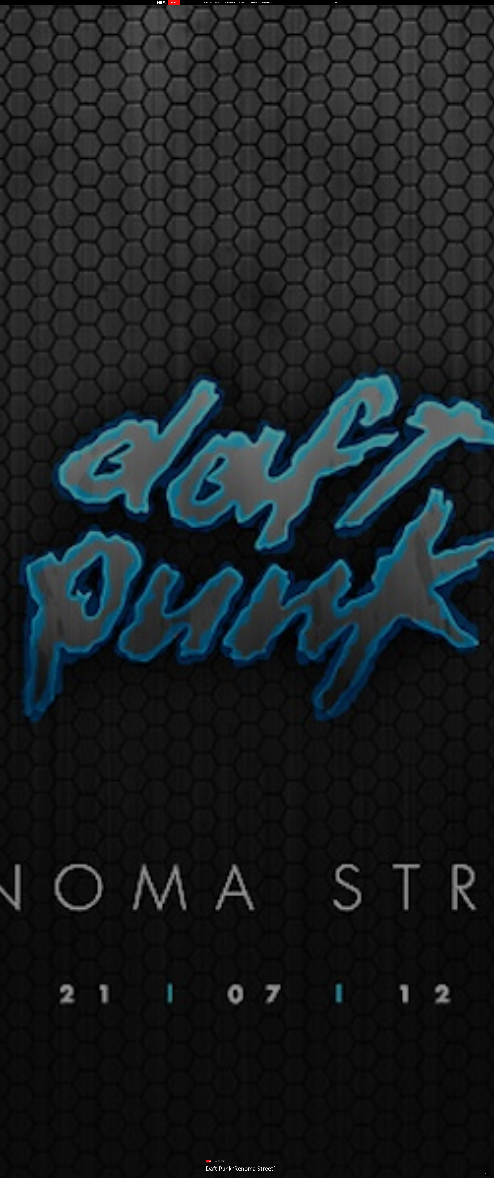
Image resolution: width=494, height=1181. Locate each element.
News (217, 2)
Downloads (229, 2)
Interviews (267, 2)
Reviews (254, 2)
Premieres (243, 2)
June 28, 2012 (219, 1161)
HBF (161, 2)
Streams (207, 2)
